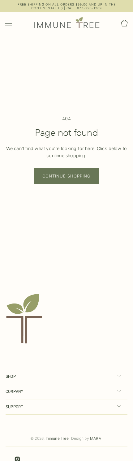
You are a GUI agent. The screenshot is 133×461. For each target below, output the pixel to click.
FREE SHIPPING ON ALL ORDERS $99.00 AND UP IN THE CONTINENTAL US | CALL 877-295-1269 (67, 6)
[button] (8, 23)
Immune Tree (57, 438)
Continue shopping (66, 175)
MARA (95, 438)
